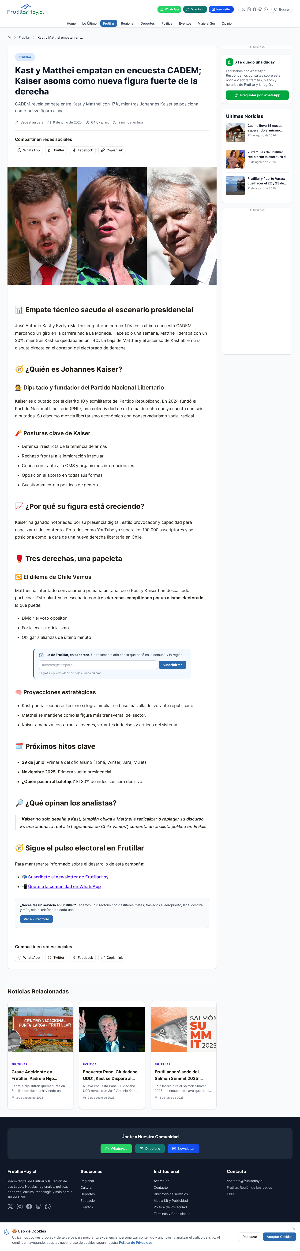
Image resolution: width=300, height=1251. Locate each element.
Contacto (161, 1187)
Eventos (87, 1207)
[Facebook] (254, 9)
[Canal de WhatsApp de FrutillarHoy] (266, 9)
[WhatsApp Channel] (48, 1206)
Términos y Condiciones (172, 1214)
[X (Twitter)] (243, 9)
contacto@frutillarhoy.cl (245, 1181)
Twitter (58, 150)
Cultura (86, 1187)
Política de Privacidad (170, 1207)
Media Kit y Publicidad (171, 1200)
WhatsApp (31, 150)
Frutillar (24, 37)
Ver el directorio (36, 919)
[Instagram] (249, 9)
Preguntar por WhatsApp (260, 95)
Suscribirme (172, 665)
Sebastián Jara (32, 122)
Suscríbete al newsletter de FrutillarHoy (68, 876)
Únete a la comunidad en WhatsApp (64, 886)
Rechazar (250, 1237)
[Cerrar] (294, 1228)
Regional (87, 1181)
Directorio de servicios (171, 1194)
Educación (89, 1200)
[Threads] (260, 9)
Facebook (85, 150)
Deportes (88, 1194)
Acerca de (161, 1181)
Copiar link (115, 150)
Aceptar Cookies (279, 1237)
